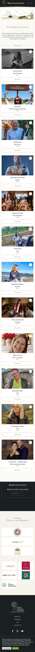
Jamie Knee (17, 248)
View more (17, 79)
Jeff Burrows (17, 142)
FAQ (17, 622)
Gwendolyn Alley (17, 391)
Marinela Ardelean (17, 284)
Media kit (17, 616)
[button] (28, 3)
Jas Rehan (17, 106)
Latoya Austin (17, 71)
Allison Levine (17, 355)
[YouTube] (22, 631)
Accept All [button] (15, 648)
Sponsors (17, 619)
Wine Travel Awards (15, 3)
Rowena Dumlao (17, 213)
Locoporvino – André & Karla (17, 462)
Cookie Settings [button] (6, 648)
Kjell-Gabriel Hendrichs (17, 177)
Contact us (17, 625)
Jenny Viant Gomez (17, 320)
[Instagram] (17, 631)
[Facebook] (12, 631)
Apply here (16, 493)
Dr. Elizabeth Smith (17, 426)
